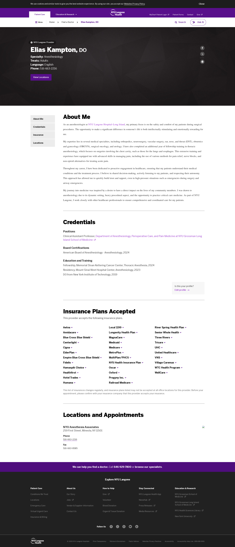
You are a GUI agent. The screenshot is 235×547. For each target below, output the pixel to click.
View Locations (41, 77)
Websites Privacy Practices (151, 541)
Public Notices (134, 541)
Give (199, 15)
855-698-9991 (199, 541)
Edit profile (180, 290)
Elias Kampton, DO (89, 22)
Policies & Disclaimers (117, 541)
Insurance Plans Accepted (99, 311)
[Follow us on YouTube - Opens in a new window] (130, 526)
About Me (38, 119)
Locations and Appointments (103, 414)
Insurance (38, 135)
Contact (190, 15)
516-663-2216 (48, 68)
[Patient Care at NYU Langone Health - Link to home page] (117, 12)
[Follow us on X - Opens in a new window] (117, 526)
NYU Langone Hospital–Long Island (106, 124)
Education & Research (65, 14)
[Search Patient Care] (176, 22)
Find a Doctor (68, 22)
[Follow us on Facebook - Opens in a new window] (111, 526)
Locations (38, 143)
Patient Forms (178, 15)
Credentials (39, 127)
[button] (202, 4)
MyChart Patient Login (158, 15)
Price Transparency (99, 541)
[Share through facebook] (202, 48)
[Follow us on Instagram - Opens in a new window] (124, 526)
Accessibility (169, 541)
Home (52, 22)
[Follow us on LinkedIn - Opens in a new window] (136, 526)
